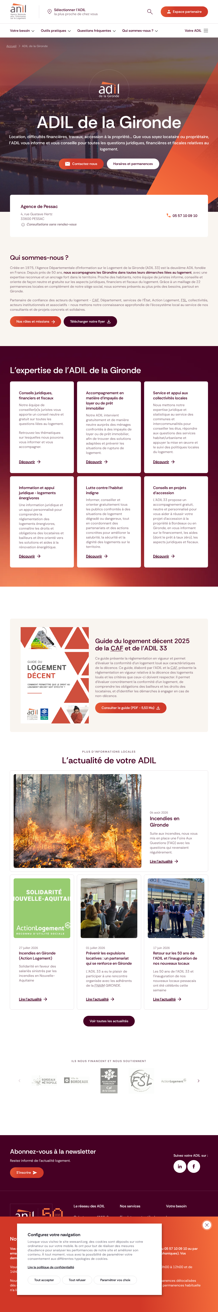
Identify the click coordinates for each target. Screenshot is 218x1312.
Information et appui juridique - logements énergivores (37, 493)
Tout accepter (44, 1280)
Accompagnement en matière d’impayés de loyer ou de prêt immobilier (105, 400)
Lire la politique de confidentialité (51, 1267)
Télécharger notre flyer (87, 321)
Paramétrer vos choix (115, 1280)
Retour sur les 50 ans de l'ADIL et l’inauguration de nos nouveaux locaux (175, 958)
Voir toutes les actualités (109, 1021)
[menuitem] (22, 31)
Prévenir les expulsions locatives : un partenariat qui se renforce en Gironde (109, 958)
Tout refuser (77, 1280)
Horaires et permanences (133, 164)
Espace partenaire (187, 11)
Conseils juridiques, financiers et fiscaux (36, 395)
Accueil (11, 46)
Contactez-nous (84, 164)
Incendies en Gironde (164, 821)
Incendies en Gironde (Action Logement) (37, 956)
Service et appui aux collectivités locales (170, 395)
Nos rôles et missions (32, 321)
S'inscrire (23, 1172)
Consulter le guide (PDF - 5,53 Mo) (128, 708)
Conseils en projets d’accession (169, 490)
